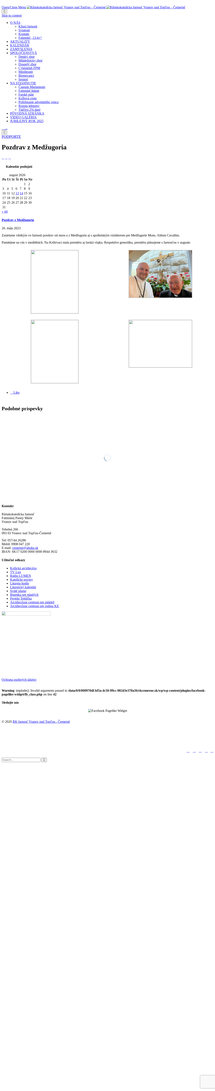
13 (17, 193)
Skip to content (12, 15)
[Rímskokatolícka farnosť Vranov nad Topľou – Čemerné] (106, 7)
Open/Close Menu (14, 7)
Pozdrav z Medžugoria (18, 220)
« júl (5, 211)
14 (21, 193)
